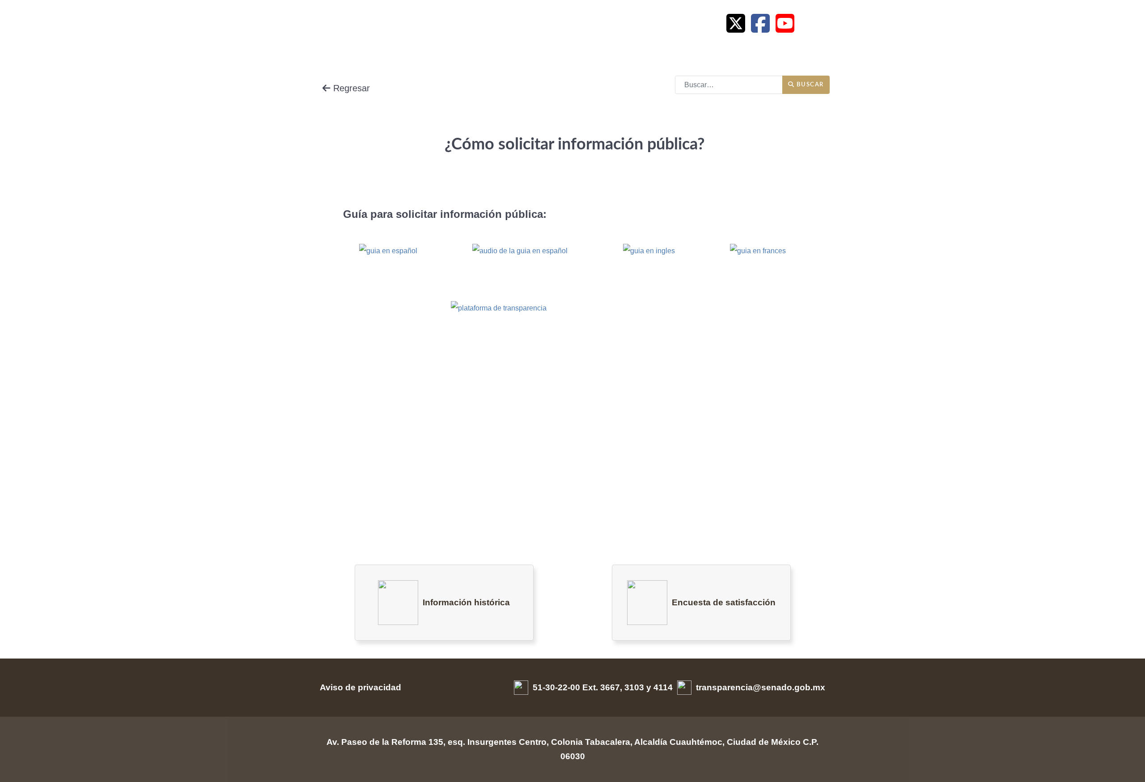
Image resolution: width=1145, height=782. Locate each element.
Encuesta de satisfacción (724, 602)
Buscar (809, 84)
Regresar (350, 88)
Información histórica (466, 602)
